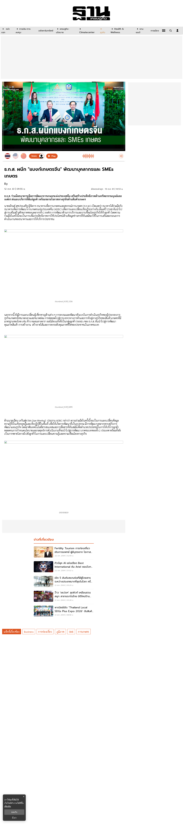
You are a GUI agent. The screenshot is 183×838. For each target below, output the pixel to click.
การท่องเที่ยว (45, 631)
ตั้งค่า (14, 818)
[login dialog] (177, 30)
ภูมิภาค (60, 631)
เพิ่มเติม (7, 806)
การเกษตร (83, 631)
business (29, 631)
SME (71, 631)
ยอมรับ (14, 812)
